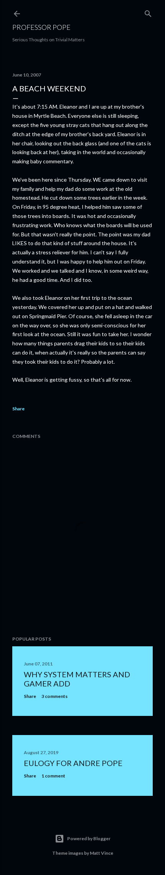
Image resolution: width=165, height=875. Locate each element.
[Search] (148, 12)
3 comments (54, 696)
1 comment (53, 776)
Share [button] (18, 408)
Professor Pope (41, 27)
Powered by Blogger (89, 838)
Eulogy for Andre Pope (73, 763)
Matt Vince (101, 853)
